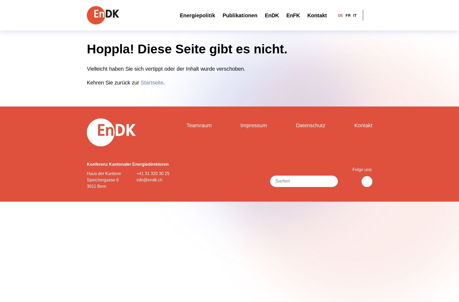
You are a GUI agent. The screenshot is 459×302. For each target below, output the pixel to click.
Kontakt (317, 15)
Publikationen (240, 15)
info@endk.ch (150, 180)
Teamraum (199, 125)
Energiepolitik (197, 15)
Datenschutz (310, 125)
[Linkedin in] (367, 181)
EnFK (293, 15)
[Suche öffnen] (369, 15)
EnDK (272, 15)
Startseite (152, 83)
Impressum (253, 125)
